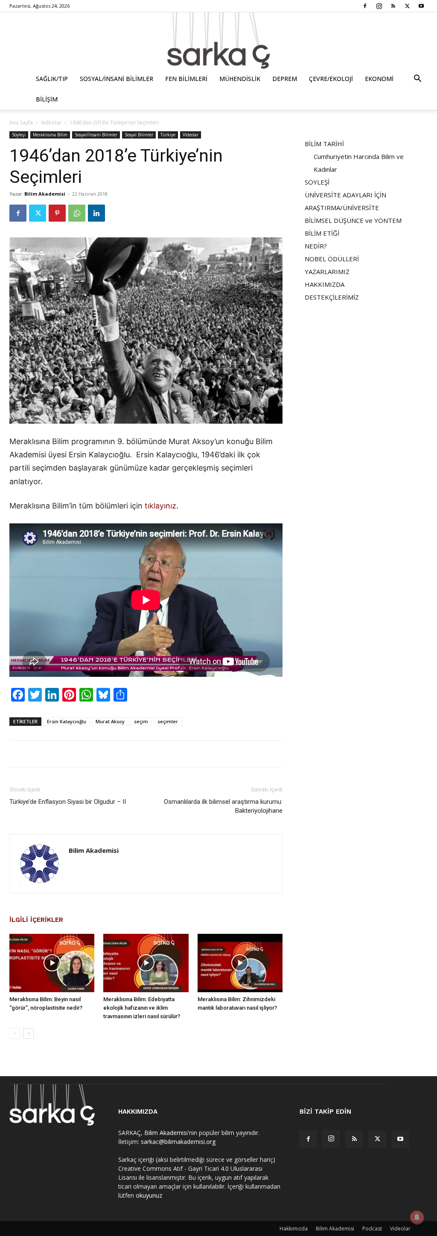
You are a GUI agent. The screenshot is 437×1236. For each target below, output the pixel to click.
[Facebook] (364, 6)
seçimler (167, 721)
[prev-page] (14, 1033)
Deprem (284, 79)
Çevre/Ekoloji (331, 79)
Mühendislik (239, 79)
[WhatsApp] (76, 213)
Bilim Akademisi (44, 194)
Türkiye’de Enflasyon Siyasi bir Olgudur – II (67, 802)
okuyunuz (149, 1195)
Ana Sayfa (21, 122)
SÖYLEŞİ (317, 182)
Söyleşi (19, 135)
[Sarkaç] (218, 40)
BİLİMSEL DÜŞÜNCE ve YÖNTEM (353, 220)
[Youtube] (421, 6)
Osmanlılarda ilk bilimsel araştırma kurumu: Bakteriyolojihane (223, 806)
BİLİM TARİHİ (324, 143)
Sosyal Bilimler (139, 135)
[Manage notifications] (417, 1217)
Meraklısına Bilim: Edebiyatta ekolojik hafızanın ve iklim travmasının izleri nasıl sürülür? (141, 1007)
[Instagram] (379, 6)
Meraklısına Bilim (50, 135)
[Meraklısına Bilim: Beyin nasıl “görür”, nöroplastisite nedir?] (51, 963)
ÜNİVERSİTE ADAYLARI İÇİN (345, 195)
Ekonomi (379, 79)
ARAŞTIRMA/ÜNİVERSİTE (342, 207)
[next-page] (28, 1033)
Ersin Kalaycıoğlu (66, 721)
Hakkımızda (294, 1228)
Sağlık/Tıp (52, 79)
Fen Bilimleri (186, 79)
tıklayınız (160, 505)
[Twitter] (407, 6)
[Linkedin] (96, 213)
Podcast (372, 1228)
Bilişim (47, 99)
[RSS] (393, 6)
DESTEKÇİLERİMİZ (332, 297)
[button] (417, 79)
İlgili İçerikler (36, 920)
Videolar (51, 122)
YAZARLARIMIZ (327, 271)
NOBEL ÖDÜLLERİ (332, 258)
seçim (141, 721)
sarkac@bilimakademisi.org (178, 1142)
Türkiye (167, 135)
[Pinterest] (57, 213)
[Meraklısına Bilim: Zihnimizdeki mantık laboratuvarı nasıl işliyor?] (240, 963)
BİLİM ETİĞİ (322, 233)
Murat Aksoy (110, 721)
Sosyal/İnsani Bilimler (116, 79)
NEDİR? (316, 246)
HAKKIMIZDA (324, 284)
